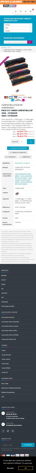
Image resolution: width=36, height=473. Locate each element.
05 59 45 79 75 (11, 414)
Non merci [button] (10, 468)
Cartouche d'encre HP (8, 339)
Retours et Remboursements (11, 388)
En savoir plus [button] (27, 463)
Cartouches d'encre (7, 317)
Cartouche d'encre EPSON (9, 335)
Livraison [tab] (11, 157)
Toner (3, 350)
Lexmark (4, 293)
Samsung (4, 302)
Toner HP (4, 372)
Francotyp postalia (7, 306)
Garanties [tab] (26, 157)
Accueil (3, 47)
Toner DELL (5, 364)
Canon (3, 280)
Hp (2, 289)
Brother (4, 275)
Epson (3, 284)
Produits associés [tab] (18, 152)
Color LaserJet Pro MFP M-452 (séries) (23, 180)
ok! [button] (26, 468)
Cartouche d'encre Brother (10, 322)
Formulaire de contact (14, 425)
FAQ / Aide (4, 383)
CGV (2, 397)
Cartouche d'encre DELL (9, 330)
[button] (20, 11)
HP (9, 47)
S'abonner (28, 445)
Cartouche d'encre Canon (9, 326)
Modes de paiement (8, 392)
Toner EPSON (5, 368)
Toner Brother (6, 355)
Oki (2, 297)
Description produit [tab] (18, 148)
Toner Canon (5, 359)
